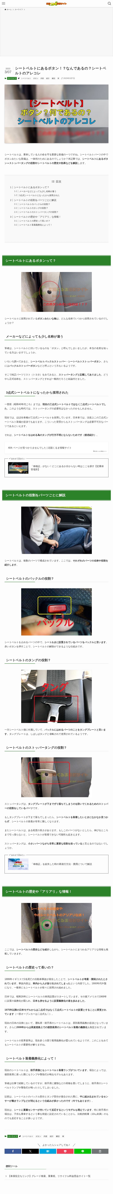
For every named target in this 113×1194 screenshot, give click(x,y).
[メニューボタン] (3, 3)
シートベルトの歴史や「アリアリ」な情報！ (37, 217)
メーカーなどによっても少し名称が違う (37, 191)
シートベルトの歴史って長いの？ (34, 221)
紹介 (47, 78)
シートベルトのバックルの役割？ (34, 204)
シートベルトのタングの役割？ (33, 208)
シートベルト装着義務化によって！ (35, 225)
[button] (13, 1151)
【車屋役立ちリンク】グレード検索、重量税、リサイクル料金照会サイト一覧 (49, 1176)
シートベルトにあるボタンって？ (31, 187)
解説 (53, 78)
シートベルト (26, 78)
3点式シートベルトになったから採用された (39, 195)
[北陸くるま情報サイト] (56, 3)
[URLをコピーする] (100, 1151)
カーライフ (12, 78)
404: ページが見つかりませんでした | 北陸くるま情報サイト (40, 448)
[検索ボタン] (109, 3)
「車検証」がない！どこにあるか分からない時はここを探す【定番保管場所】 (67, 468)
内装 (42, 78)
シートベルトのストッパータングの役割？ (38, 212)
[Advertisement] (56, 33)
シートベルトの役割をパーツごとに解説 (35, 200)
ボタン (35, 78)
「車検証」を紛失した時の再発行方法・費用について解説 (61, 864)
